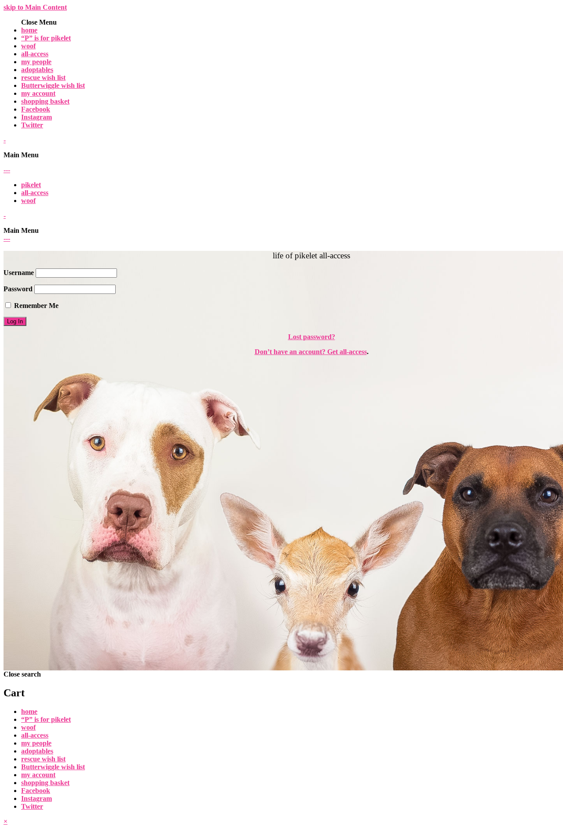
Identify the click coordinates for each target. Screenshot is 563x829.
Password (18, 289)
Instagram (36, 117)
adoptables (37, 69)
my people (36, 61)
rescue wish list (43, 77)
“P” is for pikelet (46, 38)
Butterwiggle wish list (53, 85)
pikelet (31, 184)
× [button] (5, 821)
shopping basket (45, 101)
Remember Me (35, 305)
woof (28, 46)
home (29, 30)
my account (38, 93)
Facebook (35, 109)
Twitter (32, 125)
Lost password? (311, 336)
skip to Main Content (35, 7)
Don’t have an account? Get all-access (311, 351)
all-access (34, 54)
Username (19, 272)
